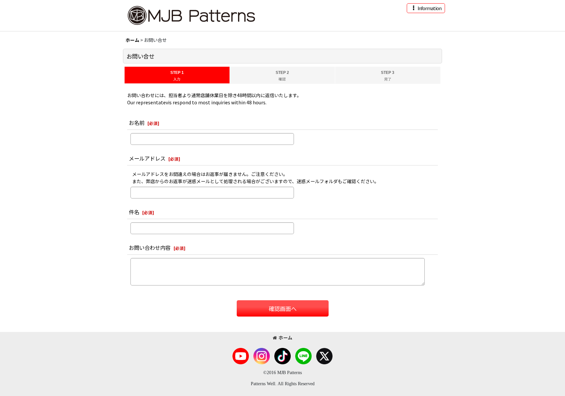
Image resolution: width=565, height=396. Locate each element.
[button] (426, 8)
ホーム (285, 337)
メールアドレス (147, 158)
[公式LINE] (303, 355)
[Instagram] (261, 355)
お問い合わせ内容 (150, 247)
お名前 (137, 123)
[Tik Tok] (282, 355)
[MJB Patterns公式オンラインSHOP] (191, 14)
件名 (134, 212)
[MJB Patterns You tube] (240, 355)
